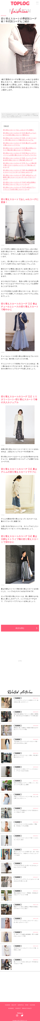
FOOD (26, 1005)
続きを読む (20, 628)
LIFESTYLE (21, 1005)
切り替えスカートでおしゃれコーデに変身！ (18, 130)
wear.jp (2, 245)
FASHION (7, 1005)
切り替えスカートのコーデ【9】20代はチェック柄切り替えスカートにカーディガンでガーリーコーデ (19, 177)
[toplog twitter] (22, 1016)
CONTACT (18, 1008)
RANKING (11, 1008)
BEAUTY (14, 1005)
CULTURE (32, 1005)
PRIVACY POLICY (27, 1008)
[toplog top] (20, 3)
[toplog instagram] (17, 1016)
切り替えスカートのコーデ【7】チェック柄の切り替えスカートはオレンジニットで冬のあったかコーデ (19, 165)
